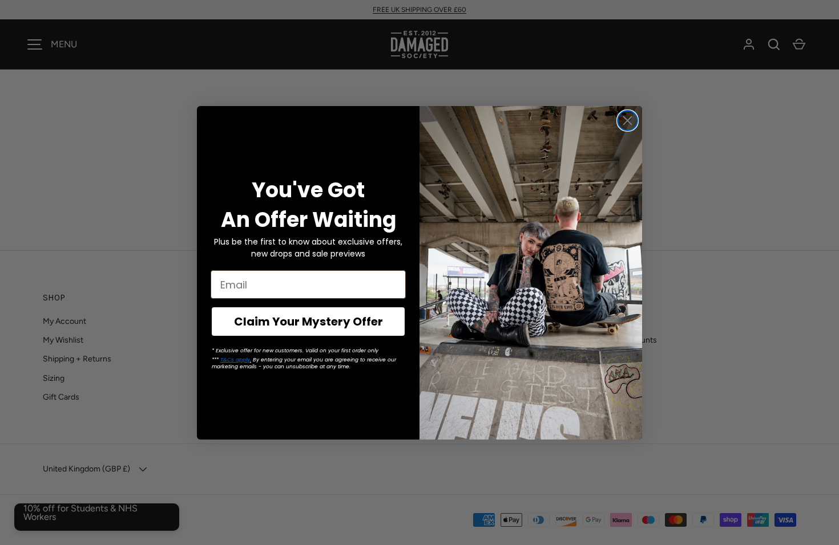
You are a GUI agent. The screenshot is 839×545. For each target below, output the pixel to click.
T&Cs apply (235, 359)
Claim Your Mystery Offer (308, 322)
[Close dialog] (628, 121)
